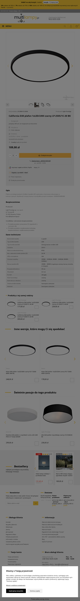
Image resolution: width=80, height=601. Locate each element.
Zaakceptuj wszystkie (16, 591)
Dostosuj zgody (35, 591)
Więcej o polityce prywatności (15, 585)
